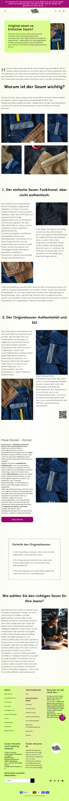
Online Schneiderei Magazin (32, 699)
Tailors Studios (31, 795)
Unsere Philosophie (10, 714)
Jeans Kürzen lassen (49, 76)
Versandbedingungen (32, 721)
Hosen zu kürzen (20, 209)
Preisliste (29, 704)
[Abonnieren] (32, 780)
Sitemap (28, 735)
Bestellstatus (8, 722)
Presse (6, 718)
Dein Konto (7, 702)
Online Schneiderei (53, 701)
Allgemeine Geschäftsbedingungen (33, 726)
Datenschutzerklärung (33, 716)
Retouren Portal (31, 712)
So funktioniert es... (10, 698)
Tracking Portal (30, 708)
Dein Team (7, 706)
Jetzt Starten (17, 519)
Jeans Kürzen (38, 287)
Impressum (7, 726)
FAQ (27, 694)
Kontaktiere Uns (9, 710)
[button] (5, 11)
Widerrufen (29, 731)
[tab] (49, 501)
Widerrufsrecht (9, 731)
